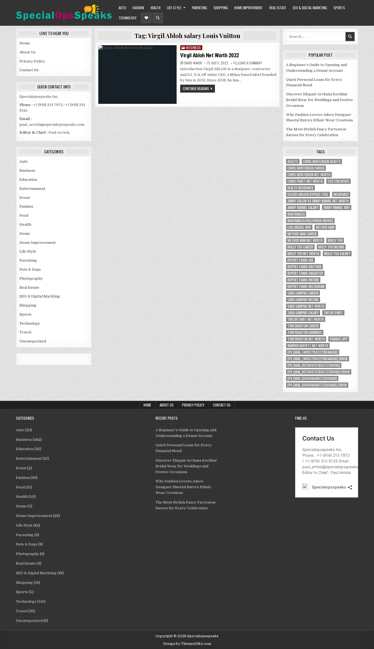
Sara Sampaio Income (303, 299)
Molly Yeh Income (331, 247)
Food (23, 215)
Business (27, 170)
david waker (193, 63)
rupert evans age (300, 260)
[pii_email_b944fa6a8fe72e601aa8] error (317, 385)
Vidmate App (339, 339)
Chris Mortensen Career (305, 168)
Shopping (221, 7)
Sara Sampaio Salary (303, 312)
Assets (292, 161)
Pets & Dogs (30, 269)
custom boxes (338, 181)
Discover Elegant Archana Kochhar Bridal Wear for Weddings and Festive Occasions (319, 100)
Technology (128, 18)
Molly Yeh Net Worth (303, 253)
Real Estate (277, 7)
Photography (31, 278)
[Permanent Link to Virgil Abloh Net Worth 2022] (137, 74)
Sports (339, 7)
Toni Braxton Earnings (304, 332)
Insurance (341, 194)
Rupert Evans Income (303, 279)
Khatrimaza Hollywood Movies (310, 220)
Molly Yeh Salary (337, 253)
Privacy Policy (32, 61)
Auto (122, 7)
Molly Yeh (335, 240)
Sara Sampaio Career (302, 293)
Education (28, 180)
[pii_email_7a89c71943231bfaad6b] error (317, 358)
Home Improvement (248, 7)
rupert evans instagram (305, 286)
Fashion (138, 7)
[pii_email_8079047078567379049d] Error (318, 371)
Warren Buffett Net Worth (307, 345)
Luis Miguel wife (299, 227)
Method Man (325, 227)
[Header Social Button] (146, 18)
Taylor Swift (333, 312)
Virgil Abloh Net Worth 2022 (209, 55)
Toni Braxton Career (303, 325)
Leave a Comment (250, 63)
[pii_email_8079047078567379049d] (313, 365)
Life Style (174, 7)
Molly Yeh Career (300, 247)
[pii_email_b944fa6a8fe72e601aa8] (312, 378)
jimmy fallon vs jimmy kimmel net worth (318, 201)
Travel (25, 332)
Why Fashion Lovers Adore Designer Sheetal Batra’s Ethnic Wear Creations (183, 487)
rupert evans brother (304, 266)
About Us (27, 52)
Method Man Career (302, 233)
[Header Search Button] (158, 18)
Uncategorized (32, 341)
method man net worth (305, 240)
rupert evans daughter (305, 273)
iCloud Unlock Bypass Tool (308, 194)
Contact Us (29, 70)
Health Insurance (300, 187)
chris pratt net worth (305, 181)
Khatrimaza (296, 214)
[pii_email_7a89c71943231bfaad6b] (312, 352)
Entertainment (32, 189)
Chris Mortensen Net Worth (308, 174)
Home (24, 43)
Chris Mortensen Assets (322, 161)
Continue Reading (196, 88)
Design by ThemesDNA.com (187, 644)
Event (24, 198)
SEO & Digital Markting (310, 7)
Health (155, 7)
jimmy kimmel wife (336, 207)
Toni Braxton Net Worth (306, 339)
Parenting (199, 7)
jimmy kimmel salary (302, 207)
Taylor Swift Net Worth (305, 319)
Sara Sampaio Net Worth (305, 306)
